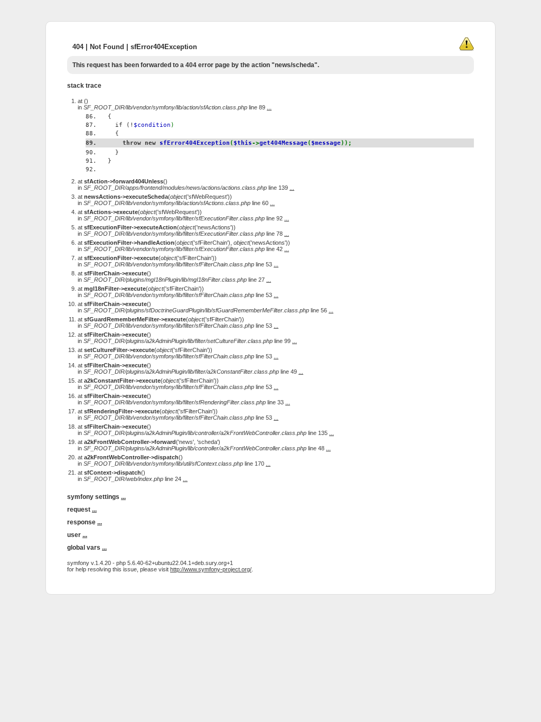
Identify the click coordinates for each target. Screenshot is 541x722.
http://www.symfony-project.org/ (210, 569)
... (269, 107)
